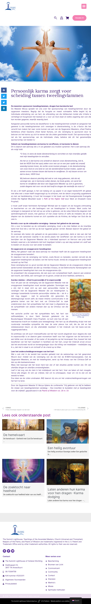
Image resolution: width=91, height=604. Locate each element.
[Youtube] (12, 551)
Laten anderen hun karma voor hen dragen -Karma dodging (66, 493)
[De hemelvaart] (23, 430)
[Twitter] (8, 551)
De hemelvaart (14, 435)
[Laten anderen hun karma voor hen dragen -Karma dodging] (68, 484)
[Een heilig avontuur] (68, 443)
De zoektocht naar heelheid (16, 489)
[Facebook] (4, 551)
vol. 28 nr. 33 (55, 391)
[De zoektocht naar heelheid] (23, 482)
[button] (83, 6)
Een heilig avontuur (62, 448)
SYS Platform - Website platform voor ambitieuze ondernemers (60, 601)
